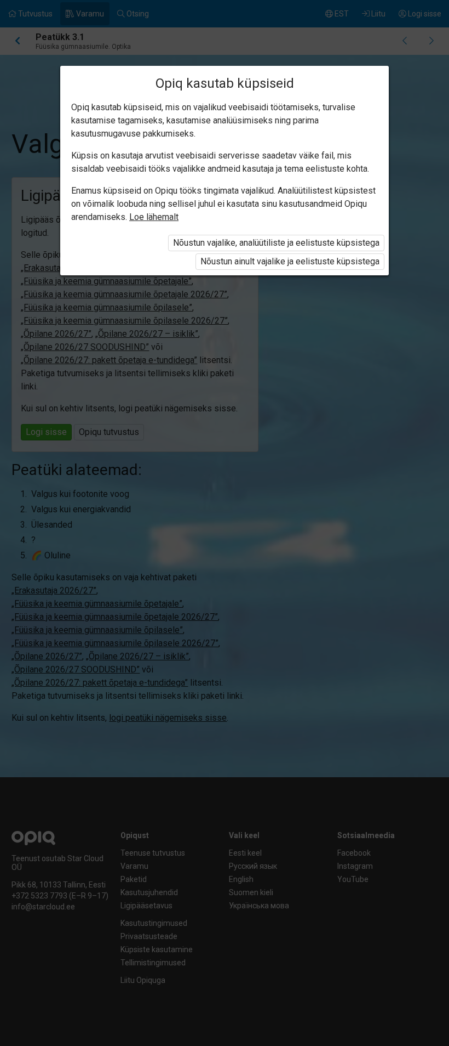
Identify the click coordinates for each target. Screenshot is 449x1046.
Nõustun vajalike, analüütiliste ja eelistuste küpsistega (276, 243)
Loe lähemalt (154, 217)
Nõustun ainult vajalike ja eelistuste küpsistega (289, 261)
